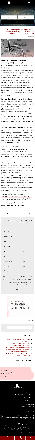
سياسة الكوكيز (26, 428)
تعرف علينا (27, 397)
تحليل (17, 22)
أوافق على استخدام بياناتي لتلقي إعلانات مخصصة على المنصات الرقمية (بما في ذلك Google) (20, 283)
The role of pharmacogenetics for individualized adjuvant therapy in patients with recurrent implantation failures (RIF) (16, 196)
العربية (6, 425)
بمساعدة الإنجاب (25, 392)
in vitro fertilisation (21, 163)
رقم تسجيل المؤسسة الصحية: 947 (20, 430)
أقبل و (22, 279)
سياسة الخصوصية (17, 279)
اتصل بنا (5, 377)
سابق (28, 213)
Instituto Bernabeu (6, 2)
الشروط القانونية (26, 279)
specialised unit (13, 75)
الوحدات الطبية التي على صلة (22, 395)
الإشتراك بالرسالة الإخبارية (26, 276)
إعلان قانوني (17, 428)
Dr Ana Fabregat (22, 111)
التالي (6, 213)
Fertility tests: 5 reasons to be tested (17, 348)
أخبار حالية (27, 400)
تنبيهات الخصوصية (8, 428)
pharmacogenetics (8, 109)
